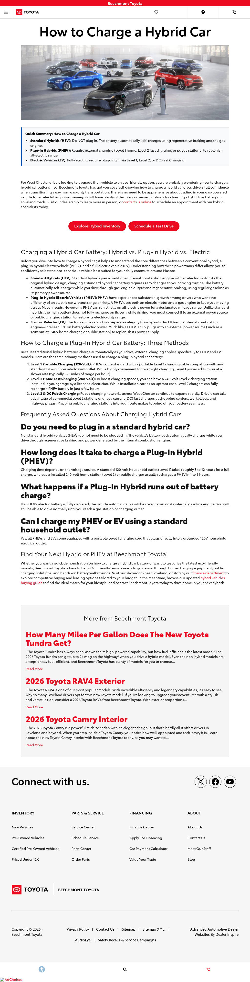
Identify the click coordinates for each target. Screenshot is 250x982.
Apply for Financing (145, 837)
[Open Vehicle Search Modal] (125, 969)
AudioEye (83, 939)
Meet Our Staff (199, 848)
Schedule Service (85, 837)
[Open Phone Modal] (234, 12)
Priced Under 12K (25, 859)
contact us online (137, 201)
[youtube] (230, 782)
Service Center (83, 826)
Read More (34, 668)
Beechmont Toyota (26, 934)
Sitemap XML (154, 929)
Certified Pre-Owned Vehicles (35, 848)
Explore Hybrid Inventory (97, 225)
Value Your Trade (142, 859)
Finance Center (141, 826)
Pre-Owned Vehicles (28, 837)
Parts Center (81, 848)
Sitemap (128, 929)
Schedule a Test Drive (154, 225)
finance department (208, 572)
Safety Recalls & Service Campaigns (127, 939)
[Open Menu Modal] (6, 12)
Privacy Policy (78, 929)
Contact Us (196, 837)
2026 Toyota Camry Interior (76, 718)
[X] (201, 782)
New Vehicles (22, 826)
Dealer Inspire (227, 934)
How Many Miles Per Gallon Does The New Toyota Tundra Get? (117, 638)
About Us (195, 826)
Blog (191, 859)
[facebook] (215, 782)
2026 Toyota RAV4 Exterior (75, 680)
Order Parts (81, 859)
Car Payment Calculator (148, 848)
